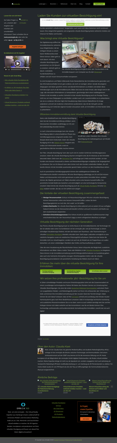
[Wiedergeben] (6, 69)
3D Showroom (58, 411)
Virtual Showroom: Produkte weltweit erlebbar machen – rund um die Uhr (74, 389)
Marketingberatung (58, 417)
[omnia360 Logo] (16, 4)
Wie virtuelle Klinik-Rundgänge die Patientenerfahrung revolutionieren (48, 389)
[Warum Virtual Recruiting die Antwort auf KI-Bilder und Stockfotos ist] (101, 380)
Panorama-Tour (67, 158)
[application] (17, 63)
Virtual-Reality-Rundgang (88, 186)
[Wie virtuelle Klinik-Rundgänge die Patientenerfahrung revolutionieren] (50, 380)
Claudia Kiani (63, 346)
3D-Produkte (58, 414)
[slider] (16, 69)
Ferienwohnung (86, 142)
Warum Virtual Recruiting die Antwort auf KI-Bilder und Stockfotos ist (99, 389)
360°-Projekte (46, 338)
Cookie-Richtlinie (77, 440)
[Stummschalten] (26, 69)
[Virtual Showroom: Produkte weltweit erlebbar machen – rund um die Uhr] (75, 380)
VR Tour (58, 405)
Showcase (97, 72)
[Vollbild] (29, 69)
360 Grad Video (58, 408)
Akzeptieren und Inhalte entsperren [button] (97, 325)
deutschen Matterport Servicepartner (84, 288)
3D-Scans (75, 297)
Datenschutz (69, 440)
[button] (39, 386)
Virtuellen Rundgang (93, 250)
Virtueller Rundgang (58, 403)
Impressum (62, 440)
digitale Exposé (59, 143)
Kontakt (56, 440)
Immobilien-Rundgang (54, 234)
